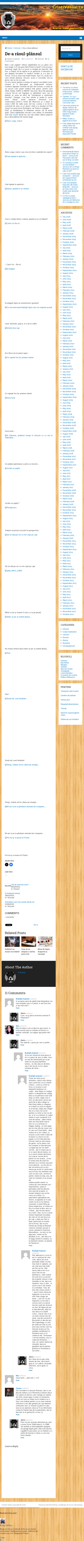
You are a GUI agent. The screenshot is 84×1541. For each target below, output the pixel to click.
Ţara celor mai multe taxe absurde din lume (71, 191)
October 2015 (68, 513)
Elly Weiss (65, 663)
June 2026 (67, 220)
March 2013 (67, 600)
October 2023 (68, 301)
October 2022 (68, 330)
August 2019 (68, 400)
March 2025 (67, 253)
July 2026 (66, 217)
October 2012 (68, 614)
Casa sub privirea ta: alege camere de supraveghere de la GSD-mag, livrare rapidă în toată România (71, 111)
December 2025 (69, 236)
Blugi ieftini (6, 1525)
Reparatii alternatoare (69, 704)
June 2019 (67, 406)
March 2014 (67, 566)
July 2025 (66, 248)
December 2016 (69, 490)
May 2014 (67, 561)
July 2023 (66, 310)
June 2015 (67, 524)
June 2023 (67, 313)
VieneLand (65, 700)
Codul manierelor (70, 632)
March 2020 (67, 380)
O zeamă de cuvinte (69, 675)
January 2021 (68, 369)
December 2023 (69, 296)
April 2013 (67, 597)
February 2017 (68, 485)
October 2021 (68, 355)
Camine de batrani (68, 695)
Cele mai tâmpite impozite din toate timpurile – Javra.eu (70, 185)
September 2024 (70, 270)
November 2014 (69, 544)
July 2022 (66, 338)
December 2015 (69, 507)
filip (17, 1376)
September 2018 (69, 431)
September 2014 (69, 549)
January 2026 (68, 234)
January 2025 (68, 259)
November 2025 (69, 239)
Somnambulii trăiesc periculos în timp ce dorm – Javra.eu (71, 154)
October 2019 (68, 394)
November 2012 (69, 611)
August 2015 (68, 518)
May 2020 (67, 375)
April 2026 (67, 225)
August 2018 (68, 434)
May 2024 (67, 282)
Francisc (64, 661)
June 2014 (67, 558)
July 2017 (66, 470)
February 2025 (68, 256)
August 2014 (68, 552)
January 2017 (68, 487)
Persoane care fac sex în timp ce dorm (71, 159)
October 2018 (68, 428)
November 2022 (69, 327)
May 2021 (66, 361)
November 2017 (69, 459)
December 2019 (69, 389)
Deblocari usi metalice (70, 719)
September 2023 (69, 304)
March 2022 (67, 341)
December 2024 (69, 262)
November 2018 (69, 425)
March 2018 (67, 448)
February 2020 (68, 383)
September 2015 (69, 516)
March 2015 (67, 532)
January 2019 (68, 420)
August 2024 (68, 273)
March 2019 (67, 414)
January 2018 (68, 454)
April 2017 (67, 479)
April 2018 (67, 445)
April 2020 (67, 377)
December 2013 (69, 575)
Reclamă (66, 643)
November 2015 (69, 510)
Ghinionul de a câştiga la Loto (71, 201)
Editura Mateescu (68, 677)
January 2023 (68, 324)
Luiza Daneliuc (67, 673)
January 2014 (68, 572)
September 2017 (69, 465)
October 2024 (68, 268)
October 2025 (68, 242)
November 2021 (69, 352)
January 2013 (68, 606)
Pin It (36, 925)
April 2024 (67, 284)
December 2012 (69, 609)
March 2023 (67, 318)
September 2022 (69, 332)
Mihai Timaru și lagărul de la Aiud (70, 120)
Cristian (21, 972)
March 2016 (67, 499)
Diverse (66, 637)
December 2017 (69, 456)
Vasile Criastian (13, 59)
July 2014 (66, 555)
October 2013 (68, 580)
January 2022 (68, 346)
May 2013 (66, 595)
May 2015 (66, 527)
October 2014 (68, 547)
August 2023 (68, 307)
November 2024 (69, 265)
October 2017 (68, 462)
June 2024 (67, 279)
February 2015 (68, 535)
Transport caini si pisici (70, 691)
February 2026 (68, 231)
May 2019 (67, 408)
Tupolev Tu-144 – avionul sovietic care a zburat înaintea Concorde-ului (71, 100)
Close (2, 1538)
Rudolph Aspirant (22, 999)
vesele (15, 115)
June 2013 (67, 592)
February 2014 (68, 569)
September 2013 (69, 583)
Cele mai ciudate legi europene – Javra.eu (71, 175)
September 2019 (69, 397)
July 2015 (66, 521)
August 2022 (68, 335)
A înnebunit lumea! (12, 893)
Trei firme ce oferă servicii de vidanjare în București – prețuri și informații (71, 91)
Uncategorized (69, 646)
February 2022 (68, 344)
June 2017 (67, 473)
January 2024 (68, 293)
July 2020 (66, 372)
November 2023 (69, 299)
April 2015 (67, 530)
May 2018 (67, 442)
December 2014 (69, 541)
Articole (17, 48)
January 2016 (68, 504)
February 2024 (68, 290)
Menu (4, 38)
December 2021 (69, 349)
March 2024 (67, 287)
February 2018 (68, 451)
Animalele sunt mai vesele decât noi (19, 902)
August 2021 (68, 358)
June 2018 (67, 439)
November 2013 (69, 578)
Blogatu (64, 665)
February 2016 (68, 501)
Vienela (64, 667)
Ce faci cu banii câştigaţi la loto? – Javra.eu (70, 198)
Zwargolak (65, 671)
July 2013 (66, 589)
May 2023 (67, 315)
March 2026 (67, 228)
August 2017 (68, 468)
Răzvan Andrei (67, 669)
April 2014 (67, 563)
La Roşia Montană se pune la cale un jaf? (71, 169)
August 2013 (68, 586)
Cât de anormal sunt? (20, 885)
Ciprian (18, 1388)
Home (9, 48)
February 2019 (68, 417)
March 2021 (67, 366)
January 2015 (68, 538)
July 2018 (66, 437)
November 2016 (69, 493)
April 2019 (67, 411)
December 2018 (69, 423)
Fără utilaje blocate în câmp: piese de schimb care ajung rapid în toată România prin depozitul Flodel (71, 129)
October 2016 (68, 496)
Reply (17, 1008)
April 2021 (67, 363)
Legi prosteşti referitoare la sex (69, 179)
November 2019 (69, 392)
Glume (65, 640)
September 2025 (69, 245)
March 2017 (67, 482)
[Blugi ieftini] (2, 1523)
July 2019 (66, 403)
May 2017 (66, 476)
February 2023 (68, 321)
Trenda (63, 708)
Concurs (66, 635)
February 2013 (68, 603)
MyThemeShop (52, 1505)
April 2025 (67, 251)
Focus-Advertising (75, 1505)
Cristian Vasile (7, 1505)
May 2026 (67, 222)
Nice (17, 1026)
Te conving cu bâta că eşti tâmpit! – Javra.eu (70, 165)
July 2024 (66, 276)
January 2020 (68, 386)
